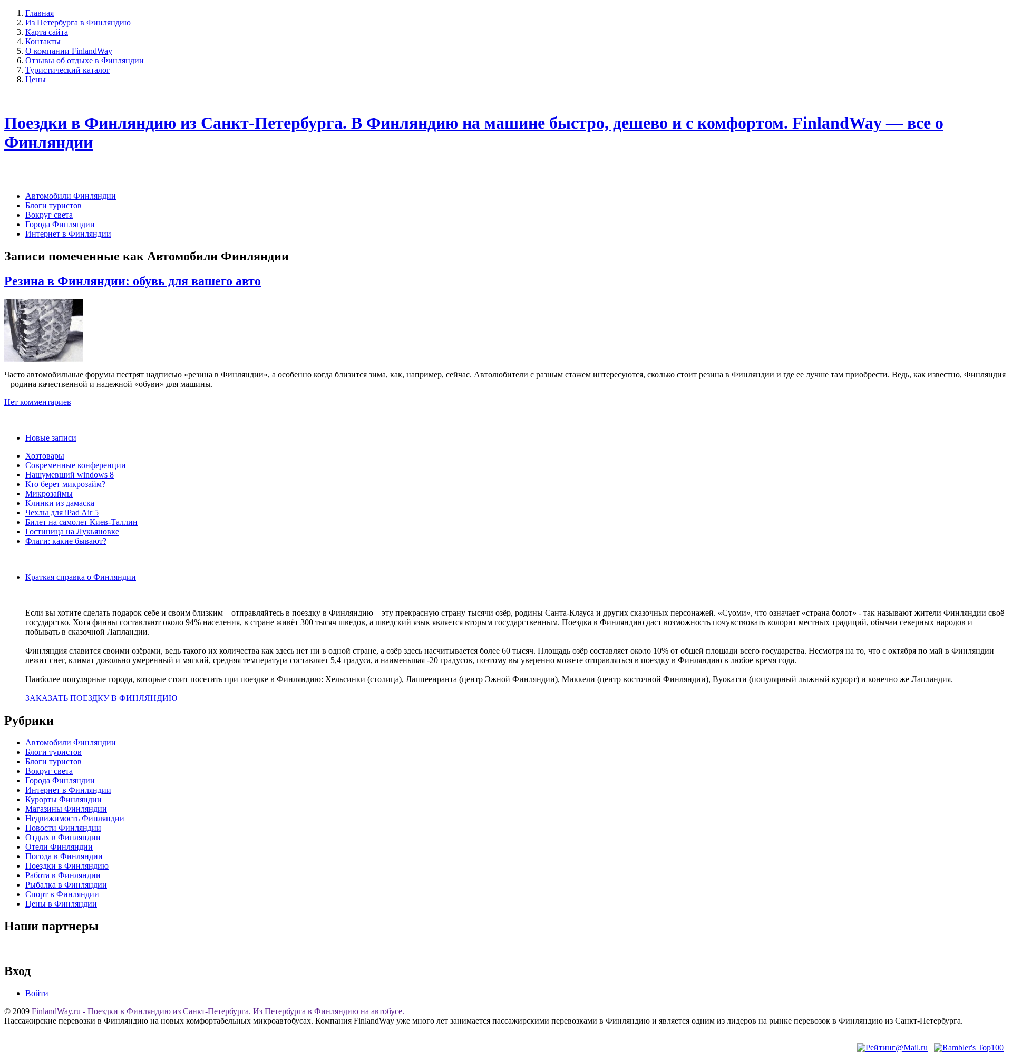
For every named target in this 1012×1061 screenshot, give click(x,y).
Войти (36, 993)
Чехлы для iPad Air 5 (62, 512)
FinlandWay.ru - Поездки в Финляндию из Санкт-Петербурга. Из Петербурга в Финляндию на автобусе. (218, 1011)
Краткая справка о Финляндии (80, 576)
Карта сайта (46, 31)
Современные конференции (75, 465)
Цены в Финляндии (61, 903)
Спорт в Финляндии (62, 894)
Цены (35, 79)
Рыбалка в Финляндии (66, 884)
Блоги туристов (53, 205)
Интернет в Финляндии (68, 233)
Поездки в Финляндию (67, 865)
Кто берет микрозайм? (65, 484)
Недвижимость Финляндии (74, 818)
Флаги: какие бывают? (65, 541)
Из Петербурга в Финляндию (78, 22)
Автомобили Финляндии (70, 195)
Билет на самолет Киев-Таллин (81, 522)
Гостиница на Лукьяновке (72, 531)
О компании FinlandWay (68, 50)
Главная (39, 12)
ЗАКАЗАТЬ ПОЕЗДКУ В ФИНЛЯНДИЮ (101, 698)
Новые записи (50, 437)
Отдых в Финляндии (63, 837)
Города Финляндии (60, 224)
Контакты (43, 41)
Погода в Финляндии (64, 856)
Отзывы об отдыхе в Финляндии (84, 60)
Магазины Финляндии (66, 808)
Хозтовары (44, 455)
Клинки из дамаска (59, 503)
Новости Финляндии (63, 827)
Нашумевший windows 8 (69, 474)
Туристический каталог (67, 69)
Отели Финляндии (59, 846)
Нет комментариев (37, 401)
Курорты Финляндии (63, 799)
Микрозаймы (49, 493)
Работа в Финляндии (63, 875)
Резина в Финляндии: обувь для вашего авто (132, 281)
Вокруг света (49, 214)
